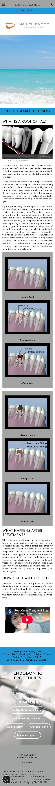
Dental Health (37, 771)
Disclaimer (36, 779)
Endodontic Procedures (14, 777)
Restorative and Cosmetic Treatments (20, 774)
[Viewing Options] (6, 779)
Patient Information (19, 771)
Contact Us (25, 779)
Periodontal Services (37, 777)
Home (5, 771)
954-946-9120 (28, 11)
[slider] (27, 156)
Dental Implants (10, 779)
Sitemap (46, 779)
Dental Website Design (19, 782)
